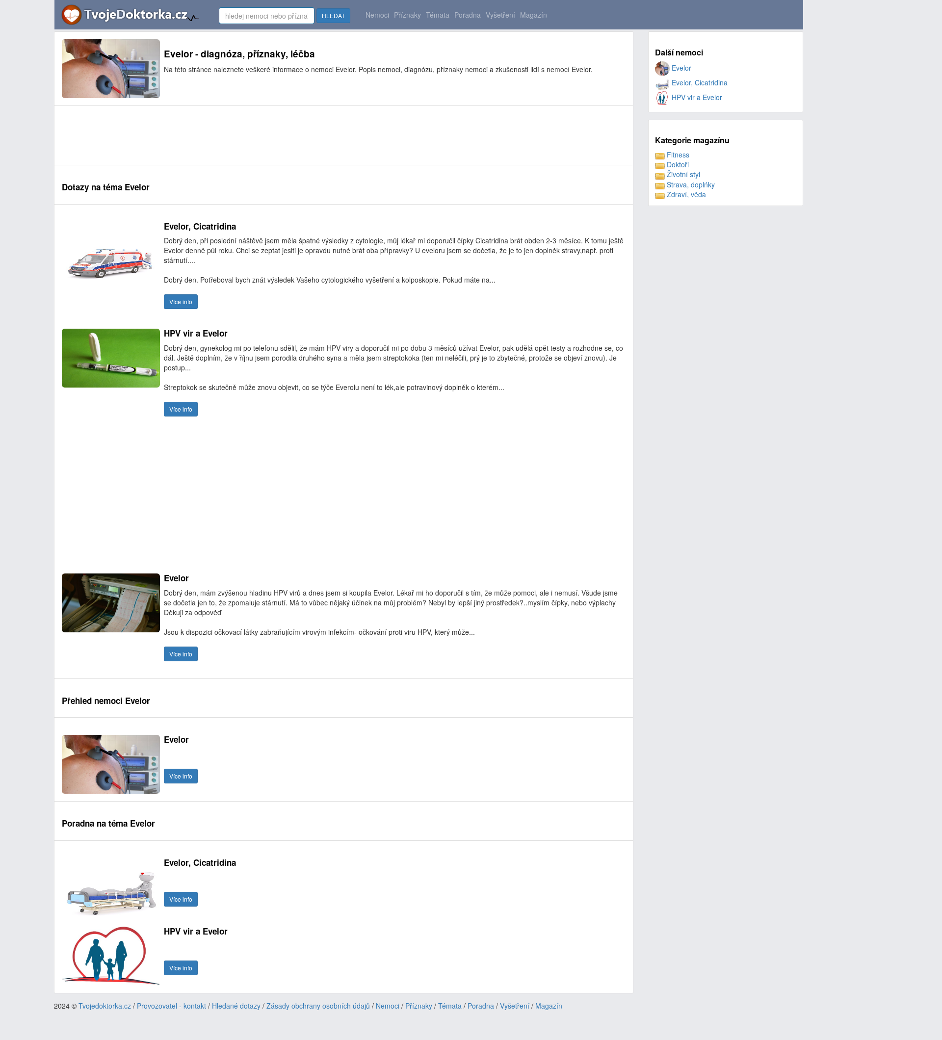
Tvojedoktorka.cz (104, 1006)
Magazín (533, 15)
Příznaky (407, 15)
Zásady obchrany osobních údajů (318, 1006)
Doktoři (677, 164)
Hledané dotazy (236, 1006)
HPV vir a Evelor (696, 97)
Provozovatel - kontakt (171, 1006)
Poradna (467, 15)
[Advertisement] (240, 135)
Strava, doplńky (690, 184)
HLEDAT (333, 15)
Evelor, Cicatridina (699, 82)
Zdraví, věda (685, 194)
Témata (437, 15)
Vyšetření (500, 15)
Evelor (680, 68)
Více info (180, 301)
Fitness (677, 154)
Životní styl (682, 174)
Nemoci (377, 15)
